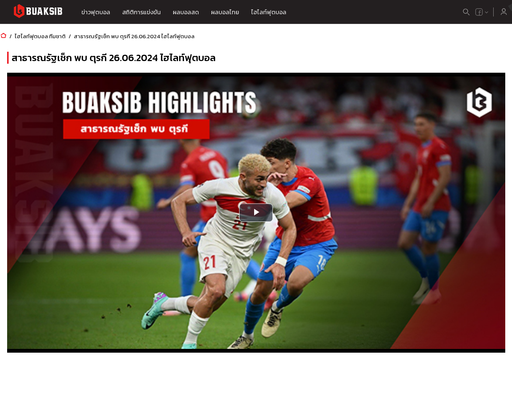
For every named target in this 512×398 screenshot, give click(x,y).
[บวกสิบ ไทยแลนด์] (479, 11)
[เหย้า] (3, 36)
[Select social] (482, 12)
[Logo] (37, 12)
